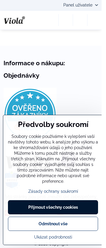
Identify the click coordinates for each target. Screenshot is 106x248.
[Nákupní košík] (80, 20)
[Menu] (94, 20)
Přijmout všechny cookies (53, 207)
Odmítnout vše (53, 223)
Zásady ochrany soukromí (53, 191)
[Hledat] (66, 20)
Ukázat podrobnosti (53, 237)
